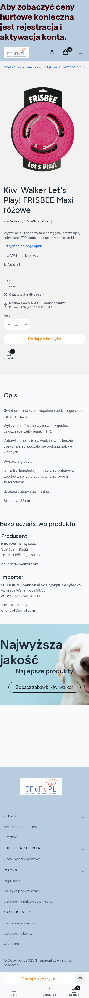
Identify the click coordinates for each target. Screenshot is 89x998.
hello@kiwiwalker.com (19, 564)
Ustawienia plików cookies (26, 901)
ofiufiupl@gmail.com (18, 610)
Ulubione (11, 943)
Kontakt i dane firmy (20, 826)
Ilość (7, 315)
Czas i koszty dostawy (22, 859)
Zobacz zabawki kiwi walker (44, 687)
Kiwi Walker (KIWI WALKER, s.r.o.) (28, 221)
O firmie (10, 837)
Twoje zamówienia (19, 923)
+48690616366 (14, 605)
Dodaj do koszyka (44, 338)
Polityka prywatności (21, 891)
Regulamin (12, 880)
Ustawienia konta (18, 933)
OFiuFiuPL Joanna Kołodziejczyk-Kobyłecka (30, 67)
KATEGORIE (70, 67)
